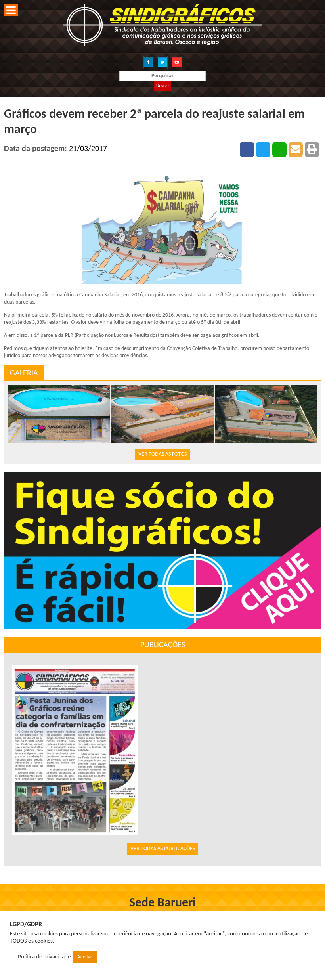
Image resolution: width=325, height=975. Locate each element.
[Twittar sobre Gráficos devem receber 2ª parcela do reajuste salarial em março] (263, 149)
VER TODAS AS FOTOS (162, 454)
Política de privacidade (44, 957)
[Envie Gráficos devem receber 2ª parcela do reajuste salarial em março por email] (296, 149)
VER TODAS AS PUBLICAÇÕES (162, 849)
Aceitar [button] (84, 957)
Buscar (162, 86)
